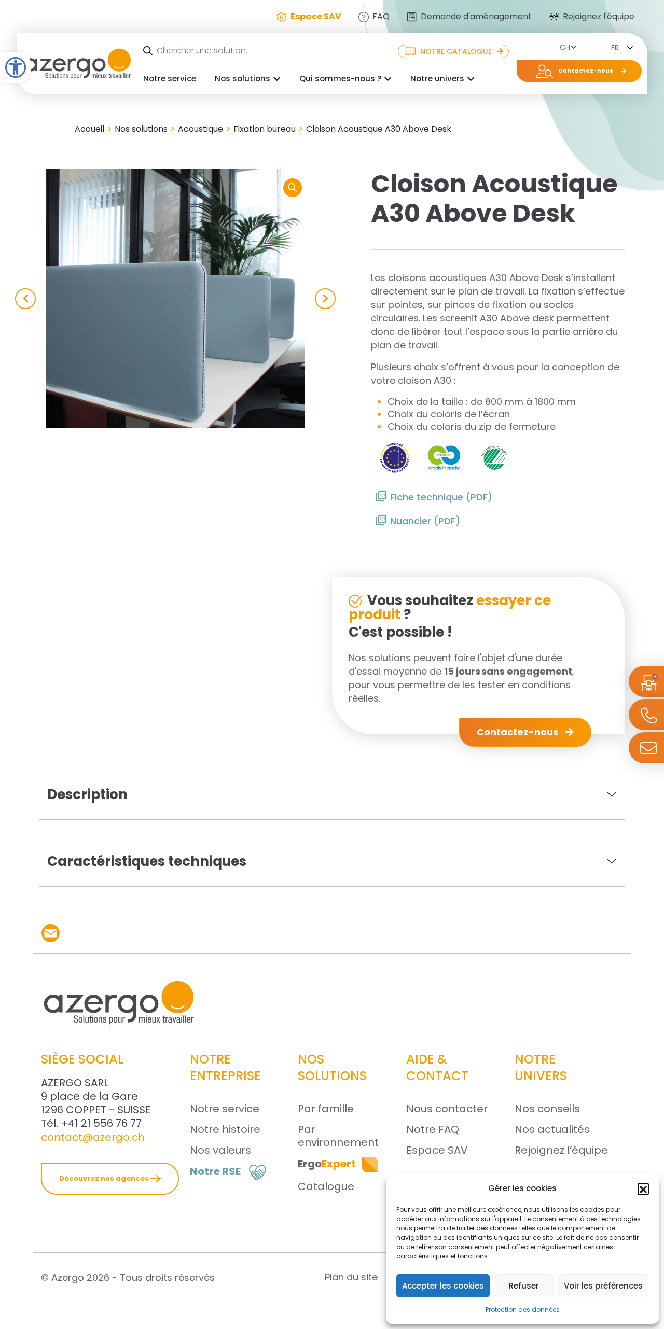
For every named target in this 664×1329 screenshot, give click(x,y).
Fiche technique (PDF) (441, 497)
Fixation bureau (264, 129)
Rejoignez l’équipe (561, 1150)
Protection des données (523, 1309)
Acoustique (200, 129)
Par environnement (338, 1136)
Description (87, 794)
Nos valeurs (220, 1150)
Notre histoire (225, 1129)
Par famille (326, 1108)
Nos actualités (552, 1129)
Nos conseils (547, 1108)
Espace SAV (437, 1150)
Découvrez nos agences (104, 1178)
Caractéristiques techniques (146, 861)
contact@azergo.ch (93, 1137)
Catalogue (326, 1186)
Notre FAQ (432, 1129)
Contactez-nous (518, 731)
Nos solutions (141, 129)
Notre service (224, 1108)
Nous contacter (447, 1108)
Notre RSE (215, 1171)
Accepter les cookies (443, 1285)
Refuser (524, 1285)
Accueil (89, 129)
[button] (15, 67)
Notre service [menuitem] (169, 78)
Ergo (327, 1163)
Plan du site (351, 1276)
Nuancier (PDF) (425, 520)
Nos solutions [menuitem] (242, 78)
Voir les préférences (603, 1285)
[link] (50, 933)
